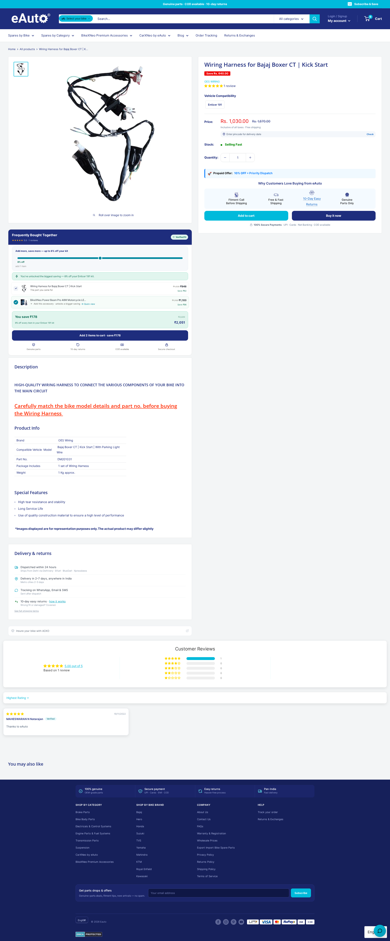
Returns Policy (205, 861)
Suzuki (140, 833)
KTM (139, 861)
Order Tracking (206, 35)
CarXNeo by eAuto (152, 35)
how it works (57, 601)
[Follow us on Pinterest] (233, 922)
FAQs (200, 826)
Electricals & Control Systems (93, 826)
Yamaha (141, 847)
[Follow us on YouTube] (241, 922)
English (82, 920)
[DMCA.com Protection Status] (89, 934)
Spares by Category (55, 35)
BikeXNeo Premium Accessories (104, 35)
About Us (202, 812)
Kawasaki (142, 876)
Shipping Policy (206, 869)
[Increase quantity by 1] (250, 157)
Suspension (82, 847)
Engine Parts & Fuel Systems (93, 833)
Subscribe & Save (366, 4)
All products (27, 49)
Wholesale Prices (207, 840)
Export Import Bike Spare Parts (216, 847)
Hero (139, 819)
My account (337, 21)
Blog (181, 35)
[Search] (315, 18)
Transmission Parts (87, 840)
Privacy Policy (205, 854)
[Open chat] (380, 931)
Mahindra (141, 854)
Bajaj (139, 812)
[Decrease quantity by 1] (225, 157)
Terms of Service (207, 876)
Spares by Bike (19, 35)
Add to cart (246, 215)
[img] (15, 714)
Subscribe (301, 893)
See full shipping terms (26, 610)
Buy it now (333, 215)
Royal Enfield (144, 869)
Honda (140, 826)
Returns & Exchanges (239, 35)
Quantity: (211, 157)
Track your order (268, 812)
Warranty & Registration (211, 833)
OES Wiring (212, 81)
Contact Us (204, 819)
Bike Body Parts (85, 819)
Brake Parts (83, 812)
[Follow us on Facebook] (218, 922)
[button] (214, 86)
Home (12, 49)
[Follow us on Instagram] (226, 922)
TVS (138, 840)
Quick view (89, 304)
